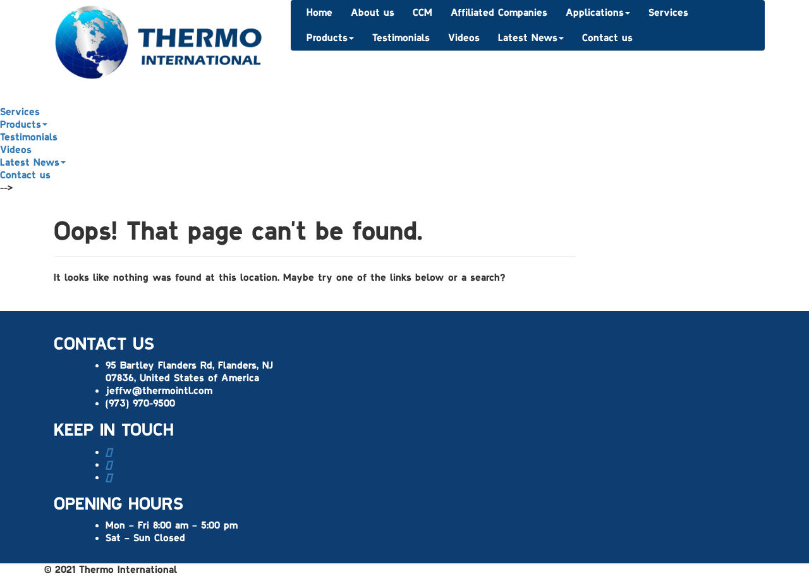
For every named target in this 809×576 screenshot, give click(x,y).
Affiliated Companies (499, 12)
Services (668, 12)
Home (319, 12)
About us (372, 12)
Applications (595, 12)
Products (327, 38)
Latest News (527, 38)
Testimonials (401, 38)
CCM (422, 12)
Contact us (607, 38)
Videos (464, 38)
